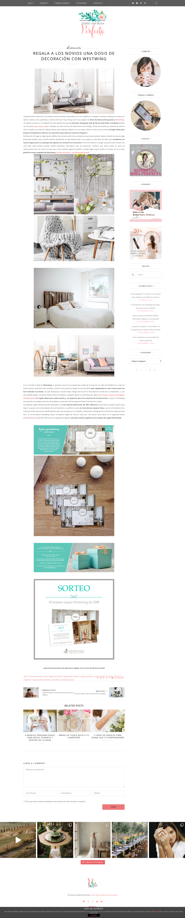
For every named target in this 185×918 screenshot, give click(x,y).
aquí (36, 126)
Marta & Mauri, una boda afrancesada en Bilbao (58, 693)
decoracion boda (36, 676)
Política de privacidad (109, 895)
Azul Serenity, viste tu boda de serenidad (89, 693)
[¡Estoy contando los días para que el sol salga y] (130, 840)
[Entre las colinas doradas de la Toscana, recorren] (18, 840)
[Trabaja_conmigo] (146, 130)
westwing (56, 680)
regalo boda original (70, 676)
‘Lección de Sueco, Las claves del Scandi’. (73, 152)
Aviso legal (95, 895)
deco (26, 676)
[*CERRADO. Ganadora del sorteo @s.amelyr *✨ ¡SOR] (167, 840)
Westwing (120, 120)
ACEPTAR (94, 915)
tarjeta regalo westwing (41, 680)
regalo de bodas (86, 676)
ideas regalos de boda (52, 676)
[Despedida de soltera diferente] (146, 221)
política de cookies (156, 911)
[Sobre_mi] (146, 86)
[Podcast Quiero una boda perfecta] (146, 175)
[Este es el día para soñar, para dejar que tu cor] (55, 840)
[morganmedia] (92, 888)
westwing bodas (68, 680)
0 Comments (119, 678)
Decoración (74, 47)
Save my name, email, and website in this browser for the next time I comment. (55, 801)
